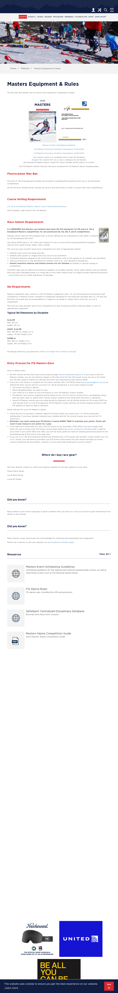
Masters (25, 68)
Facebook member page (62, 542)
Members (69, 17)
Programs (58, 17)
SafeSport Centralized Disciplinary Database (55, 611)
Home (13, 68)
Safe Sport (100, 17)
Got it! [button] (109, 986)
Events (32, 17)
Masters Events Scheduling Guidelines (59, 145)
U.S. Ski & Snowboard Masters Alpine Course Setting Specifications (37, 206)
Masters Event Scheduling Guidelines (50, 566)
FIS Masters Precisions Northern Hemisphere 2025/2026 (59, 149)
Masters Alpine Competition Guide (48, 633)
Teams (40, 17)
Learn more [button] (11, 987)
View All (104, 554)
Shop (91, 17)
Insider (48, 17)
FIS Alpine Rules (36, 588)
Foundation (81, 17)
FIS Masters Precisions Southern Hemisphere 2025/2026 (59, 153)
